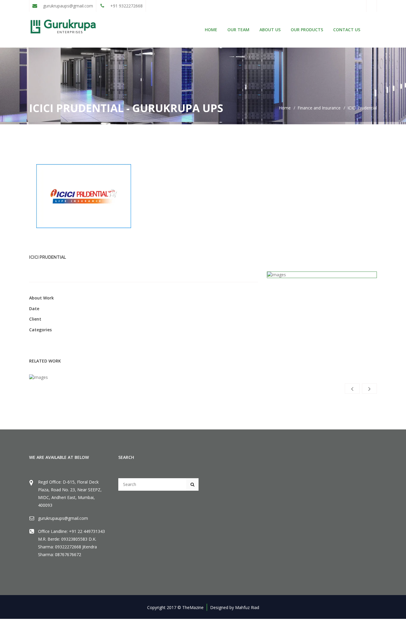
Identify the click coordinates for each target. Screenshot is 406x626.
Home (211, 29)
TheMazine (193, 607)
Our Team (238, 29)
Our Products (307, 29)
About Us (270, 29)
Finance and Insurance (319, 108)
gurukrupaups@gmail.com (67, 6)
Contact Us (346, 29)
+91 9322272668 (126, 6)
